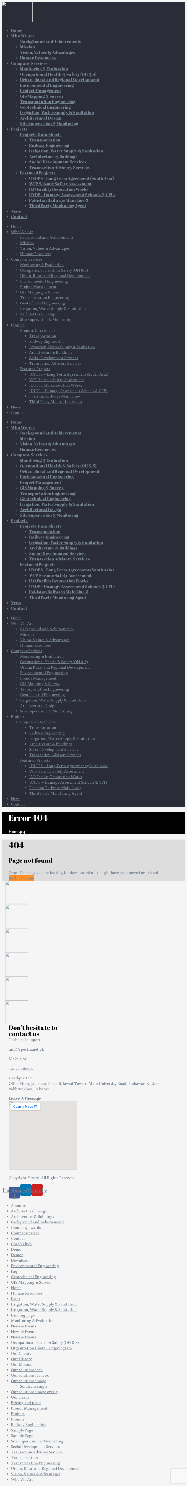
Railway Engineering (47, 341)
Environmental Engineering (44, 281)
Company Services (26, 259)
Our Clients (21, 1353)
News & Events (23, 1326)
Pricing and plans (26, 1402)
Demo (16, 1249)
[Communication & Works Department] (16, 1021)
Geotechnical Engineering (42, 303)
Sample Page (22, 1430)
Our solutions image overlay (35, 1391)
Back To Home (21, 878)
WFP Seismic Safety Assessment (56, 379)
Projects (18, 324)
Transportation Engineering (44, 297)
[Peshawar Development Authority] (16, 926)
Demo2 (17, 1254)
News (15, 407)
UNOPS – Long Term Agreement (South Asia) (68, 374)
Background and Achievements (47, 237)
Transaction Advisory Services (55, 363)
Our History (21, 1358)
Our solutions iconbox (30, 1375)
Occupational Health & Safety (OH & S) (54, 270)
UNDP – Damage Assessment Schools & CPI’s (68, 390)
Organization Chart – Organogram (41, 1347)
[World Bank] (16, 902)
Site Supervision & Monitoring (46, 319)
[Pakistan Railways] (16, 973)
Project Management (38, 286)
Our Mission (21, 1364)
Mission (27, 242)
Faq (14, 1271)
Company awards (26, 1227)
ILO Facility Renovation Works (55, 385)
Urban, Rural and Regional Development (55, 275)
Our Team (20, 1397)
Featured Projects (35, 368)
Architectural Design (38, 314)
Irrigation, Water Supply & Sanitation (53, 308)
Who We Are (22, 231)
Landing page (23, 1315)
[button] (25, 1098)
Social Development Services (53, 357)
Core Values (21, 1243)
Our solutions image (28, 1380)
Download (20, 1260)
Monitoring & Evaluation (42, 264)
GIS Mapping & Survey (40, 292)
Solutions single (33, 1386)
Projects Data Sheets (37, 330)
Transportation (42, 335)
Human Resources (35, 253)
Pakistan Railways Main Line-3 (55, 396)
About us (18, 1205)
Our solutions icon (27, 1369)
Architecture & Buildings (50, 352)
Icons (15, 1298)
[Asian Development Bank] (16, 997)
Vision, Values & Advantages (45, 248)
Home (16, 226)
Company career (25, 1232)
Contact (18, 412)
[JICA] (16, 949)
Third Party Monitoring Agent (55, 401)
